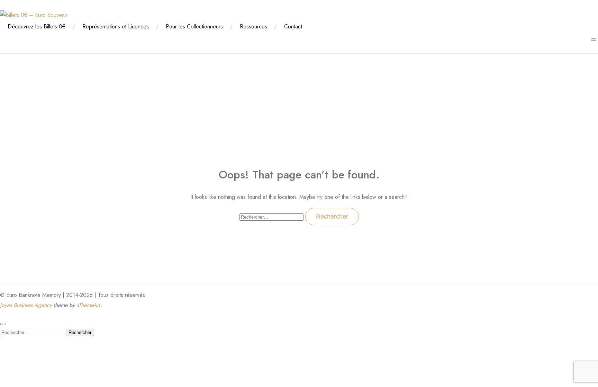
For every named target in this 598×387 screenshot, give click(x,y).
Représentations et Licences (115, 26)
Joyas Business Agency (26, 305)
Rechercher (80, 332)
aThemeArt (88, 305)
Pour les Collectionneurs (194, 26)
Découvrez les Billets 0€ (36, 26)
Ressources (253, 26)
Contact (293, 26)
